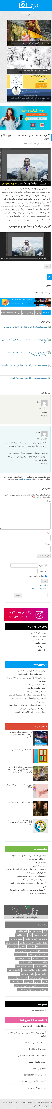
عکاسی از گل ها (40, 962)
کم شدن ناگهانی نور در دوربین (34, 1081)
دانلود (47, 266)
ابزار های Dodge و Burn (10, 312)
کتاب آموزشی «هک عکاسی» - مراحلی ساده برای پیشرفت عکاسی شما (20, 734)
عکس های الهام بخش (38, 978)
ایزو (30, 935)
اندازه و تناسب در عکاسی (35, 691)
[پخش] (2, 258)
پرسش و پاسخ (25, 479)
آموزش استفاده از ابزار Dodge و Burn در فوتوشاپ (26, 327)
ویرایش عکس (27, 312)
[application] (25, 246)
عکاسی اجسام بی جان (38, 954)
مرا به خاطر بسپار (37, 576)
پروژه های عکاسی (38, 633)
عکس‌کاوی (41, 646)
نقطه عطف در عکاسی (36, 688)
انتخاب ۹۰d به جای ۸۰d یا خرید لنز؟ (31, 1055)
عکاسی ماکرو (41, 970)
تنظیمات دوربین (16, 939)
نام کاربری (43, 565)
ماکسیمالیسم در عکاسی (36, 684)
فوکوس (38, 982)
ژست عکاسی (22, 989)
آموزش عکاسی (35, 931)
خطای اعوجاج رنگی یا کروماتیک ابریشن (30, 712)
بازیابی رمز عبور (39, 587)
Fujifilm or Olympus (37, 1049)
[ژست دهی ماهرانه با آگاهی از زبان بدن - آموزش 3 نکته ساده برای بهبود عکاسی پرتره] (40, 773)
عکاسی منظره (28, 970)
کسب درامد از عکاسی (37, 1062)
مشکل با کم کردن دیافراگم (35, 1042)
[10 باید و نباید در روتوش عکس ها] (40, 808)
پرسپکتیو (33, 989)
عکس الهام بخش (27, 974)
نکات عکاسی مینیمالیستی (22, 750)
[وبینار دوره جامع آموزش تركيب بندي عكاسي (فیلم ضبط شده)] (29, 88)
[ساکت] (45, 258)
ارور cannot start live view (35, 1075)
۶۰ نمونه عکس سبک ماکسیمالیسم (32, 674)
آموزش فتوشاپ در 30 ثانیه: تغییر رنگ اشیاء (29, 378)
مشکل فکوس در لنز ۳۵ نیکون (34, 1026)
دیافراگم (31, 947)
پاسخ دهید (44, 416)
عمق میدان (42, 951)
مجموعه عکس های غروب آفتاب (33, 880)
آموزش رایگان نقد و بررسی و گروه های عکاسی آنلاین (27, 1034)
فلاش (45, 982)
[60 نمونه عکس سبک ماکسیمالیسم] (29, 60)
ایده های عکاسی (40, 935)
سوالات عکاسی (39, 866)
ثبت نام (43, 585)
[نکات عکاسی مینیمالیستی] (40, 756)
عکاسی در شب (41, 966)
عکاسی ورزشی (14, 970)
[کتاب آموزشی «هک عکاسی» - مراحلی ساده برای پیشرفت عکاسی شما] (40, 738)
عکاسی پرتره (41, 974)
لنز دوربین (28, 982)
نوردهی (32, 985)
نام (49, 533)
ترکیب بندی (42, 939)
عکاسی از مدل (21, 954)
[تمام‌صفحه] (49, 258)
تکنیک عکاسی (41, 943)
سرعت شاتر (13, 947)
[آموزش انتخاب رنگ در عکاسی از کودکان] (40, 791)
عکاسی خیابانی (26, 962)
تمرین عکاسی (30, 939)
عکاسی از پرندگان (39, 958)
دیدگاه (48, 501)
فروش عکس (40, 643)
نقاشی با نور (42, 985)
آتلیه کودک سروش (38, 1010)
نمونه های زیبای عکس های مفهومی (31, 876)
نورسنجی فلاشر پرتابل (37, 1088)
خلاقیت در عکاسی (26, 943)
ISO (45, 931)
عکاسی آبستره (22, 951)
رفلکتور (23, 947)
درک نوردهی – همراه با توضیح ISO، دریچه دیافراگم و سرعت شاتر (20, 822)
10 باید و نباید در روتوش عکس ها (19, 802)
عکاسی (33, 951)
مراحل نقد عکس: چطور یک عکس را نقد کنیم (27, 695)
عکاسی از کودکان (23, 958)
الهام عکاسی (22, 931)
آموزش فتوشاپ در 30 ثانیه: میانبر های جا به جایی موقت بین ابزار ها (26, 353)
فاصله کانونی (22, 978)
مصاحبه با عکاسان (38, 636)
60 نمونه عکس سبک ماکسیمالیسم (36, 70)
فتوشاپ (12, 978)
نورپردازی (43, 989)
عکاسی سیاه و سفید (24, 966)
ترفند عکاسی (21, 935)
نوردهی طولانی (21, 985)
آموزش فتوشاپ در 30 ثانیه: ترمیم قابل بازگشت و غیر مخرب (25, 340)
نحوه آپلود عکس (39, 1068)
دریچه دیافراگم (11, 943)
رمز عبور (44, 571)
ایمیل (48, 544)
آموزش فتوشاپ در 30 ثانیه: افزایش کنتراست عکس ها (24, 365)
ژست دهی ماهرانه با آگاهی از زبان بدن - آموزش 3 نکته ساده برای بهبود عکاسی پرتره (20, 769)
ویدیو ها (38, 312)
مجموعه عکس (17, 982)
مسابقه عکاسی (39, 640)
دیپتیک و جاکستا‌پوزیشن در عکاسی (36, 43)
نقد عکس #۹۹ (40, 862)
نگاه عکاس (41, 650)
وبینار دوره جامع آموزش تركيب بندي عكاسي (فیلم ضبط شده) (30, 99)
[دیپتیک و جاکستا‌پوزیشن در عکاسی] (29, 33)
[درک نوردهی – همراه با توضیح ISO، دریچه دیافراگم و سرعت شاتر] (40, 826)
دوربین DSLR (41, 947)
